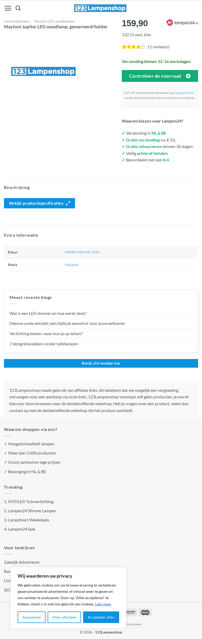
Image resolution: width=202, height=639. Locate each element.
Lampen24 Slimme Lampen (32, 510)
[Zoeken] (18, 8)
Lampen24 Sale (21, 528)
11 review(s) (158, 46)
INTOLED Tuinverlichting (30, 501)
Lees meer (103, 604)
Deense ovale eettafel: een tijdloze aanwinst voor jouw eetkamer (67, 323)
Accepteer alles (101, 617)
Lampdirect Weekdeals (28, 519)
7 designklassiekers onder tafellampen (44, 343)
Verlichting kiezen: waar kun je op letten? (46, 333)
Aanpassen (31, 617)
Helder (70, 252)
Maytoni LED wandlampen (54, 21)
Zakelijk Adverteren (22, 561)
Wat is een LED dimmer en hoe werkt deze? (47, 313)
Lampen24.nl (185, 93)
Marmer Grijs (89, 252)
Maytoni (72, 264)
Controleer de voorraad (155, 76)
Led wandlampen (16, 21)
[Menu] (8, 8)
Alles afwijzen (64, 617)
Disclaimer (133, 624)
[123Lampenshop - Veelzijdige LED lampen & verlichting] (100, 8)
